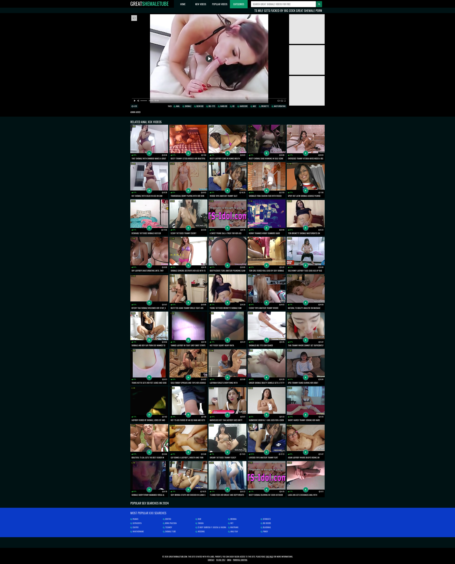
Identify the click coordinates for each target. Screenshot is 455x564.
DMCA (229, 560)
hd (233, 106)
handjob (223, 106)
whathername (138, 531)
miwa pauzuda (171, 523)
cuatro (135, 527)
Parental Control (240, 560)
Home (182, 4)
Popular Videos (219, 4)
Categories (238, 4)
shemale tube (170, 531)
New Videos (200, 4)
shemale (187, 106)
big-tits (211, 106)
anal (177, 106)
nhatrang (234, 527)
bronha (233, 519)
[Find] (319, 4)
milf (254, 106)
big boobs (266, 523)
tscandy (168, 527)
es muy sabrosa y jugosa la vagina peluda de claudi (211, 527)
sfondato (266, 519)
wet (231, 523)
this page (269, 556)
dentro (168, 519)
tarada (200, 523)
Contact (211, 560)
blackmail (266, 527)
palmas (135, 519)
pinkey (265, 531)
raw (199, 519)
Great (149, 3)
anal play (234, 531)
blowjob (199, 106)
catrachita (137, 523)
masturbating (279, 106)
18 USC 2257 (220, 560)
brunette (265, 106)
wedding (201, 531)
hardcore (243, 106)
